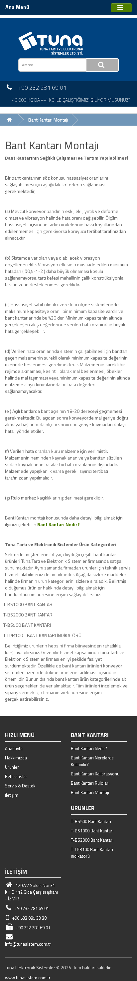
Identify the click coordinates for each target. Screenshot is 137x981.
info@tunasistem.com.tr (28, 944)
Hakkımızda (16, 757)
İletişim (11, 795)
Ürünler (12, 767)
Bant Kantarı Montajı (48, 119)
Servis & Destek (20, 785)
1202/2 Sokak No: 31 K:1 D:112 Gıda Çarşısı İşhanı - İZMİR (31, 892)
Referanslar (16, 776)
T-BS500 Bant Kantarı (91, 821)
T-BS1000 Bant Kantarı (92, 830)
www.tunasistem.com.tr (28, 977)
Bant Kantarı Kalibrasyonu (95, 773)
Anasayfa (14, 748)
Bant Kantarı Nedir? (89, 748)
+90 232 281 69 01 (31, 908)
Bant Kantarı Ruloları (90, 783)
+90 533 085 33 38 (29, 918)
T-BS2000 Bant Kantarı (92, 840)
